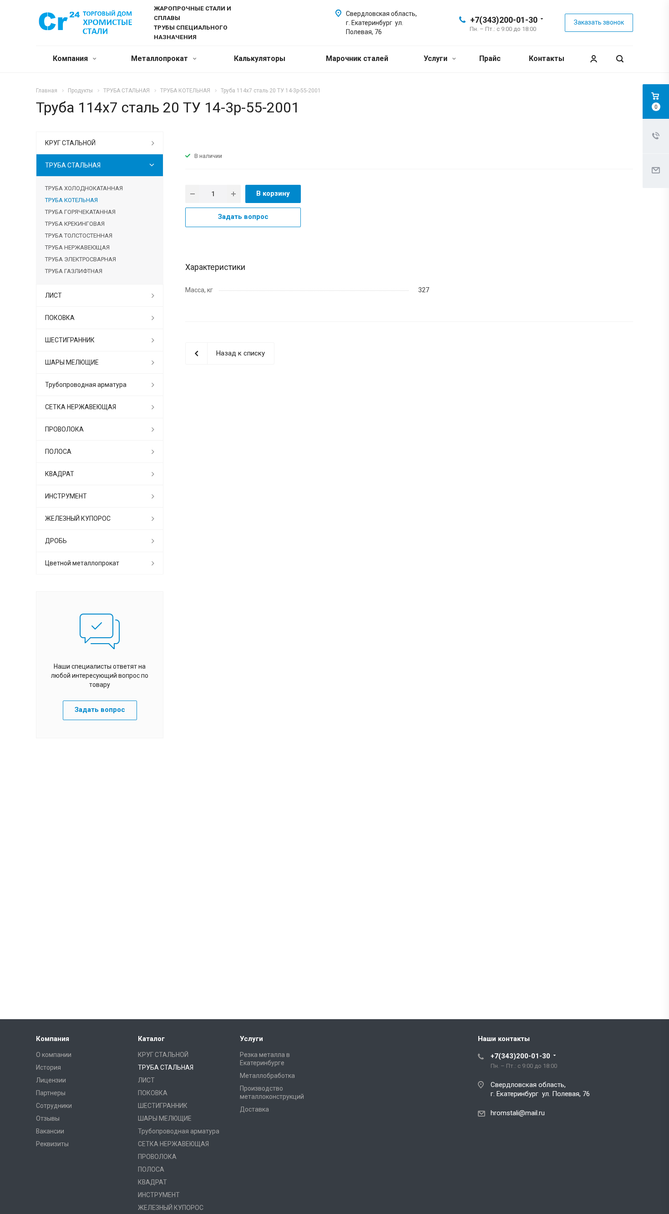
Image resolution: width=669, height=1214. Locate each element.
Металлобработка (267, 1075)
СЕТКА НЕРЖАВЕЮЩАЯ (80, 407)
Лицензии (51, 1080)
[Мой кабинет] (593, 59)
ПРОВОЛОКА (64, 429)
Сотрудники (54, 1105)
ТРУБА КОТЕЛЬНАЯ (71, 200)
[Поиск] (620, 59)
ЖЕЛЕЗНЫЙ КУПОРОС (78, 518)
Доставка (254, 1109)
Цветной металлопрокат (82, 563)
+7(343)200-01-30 (503, 20)
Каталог (151, 1039)
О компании (53, 1054)
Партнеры (51, 1093)
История (48, 1067)
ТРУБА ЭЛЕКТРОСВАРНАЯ (80, 259)
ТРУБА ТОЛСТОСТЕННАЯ (78, 235)
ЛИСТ (53, 295)
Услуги (436, 58)
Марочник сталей (357, 58)
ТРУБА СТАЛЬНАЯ (73, 165)
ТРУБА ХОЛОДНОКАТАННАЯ (84, 188)
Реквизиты (52, 1144)
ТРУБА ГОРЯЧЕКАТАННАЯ (80, 211)
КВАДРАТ (59, 473)
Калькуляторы (259, 58)
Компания (71, 58)
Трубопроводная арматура (86, 384)
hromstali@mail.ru (518, 1113)
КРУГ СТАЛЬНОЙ (70, 143)
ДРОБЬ (56, 540)
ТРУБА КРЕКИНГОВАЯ (75, 223)
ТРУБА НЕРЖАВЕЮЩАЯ (77, 247)
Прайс (490, 58)
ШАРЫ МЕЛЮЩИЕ (72, 362)
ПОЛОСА (58, 451)
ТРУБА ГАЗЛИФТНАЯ (73, 271)
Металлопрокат (160, 58)
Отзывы (48, 1118)
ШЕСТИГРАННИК (70, 340)
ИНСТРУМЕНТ (66, 496)
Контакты (546, 58)
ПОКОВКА (60, 317)
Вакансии (50, 1131)
